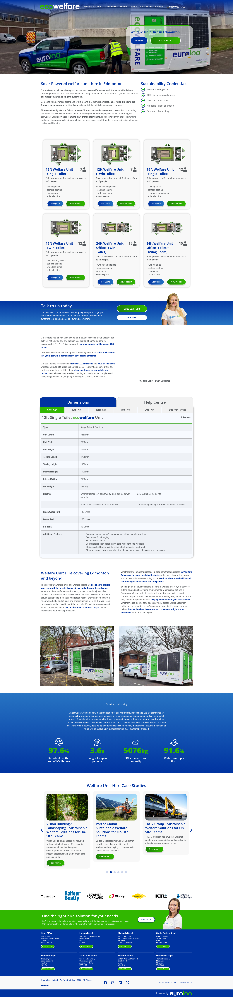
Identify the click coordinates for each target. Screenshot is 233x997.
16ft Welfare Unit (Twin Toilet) (59, 245)
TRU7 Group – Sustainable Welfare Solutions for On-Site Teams (116, 828)
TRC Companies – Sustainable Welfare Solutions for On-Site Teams (161, 830)
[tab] (52, 410)
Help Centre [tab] (155, 402)
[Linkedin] (120, 982)
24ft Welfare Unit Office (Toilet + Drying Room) (160, 247)
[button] (42, 652)
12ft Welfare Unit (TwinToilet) (110, 171)
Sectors (123, 6)
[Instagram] (112, 982)
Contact (159, 6)
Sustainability (111, 6)
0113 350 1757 (124, 969)
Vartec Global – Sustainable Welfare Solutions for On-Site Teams (62, 830)
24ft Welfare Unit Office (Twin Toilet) (110, 247)
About (134, 6)
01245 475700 (47, 946)
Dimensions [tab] (78, 402)
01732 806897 (163, 946)
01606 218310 (163, 969)
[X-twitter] (127, 982)
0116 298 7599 (124, 946)
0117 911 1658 (86, 969)
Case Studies (146, 6)
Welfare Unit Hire (92, 6)
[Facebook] (105, 982)
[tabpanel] (116, 482)
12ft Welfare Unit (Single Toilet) (59, 171)
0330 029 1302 (177, 6)
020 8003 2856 (86, 946)
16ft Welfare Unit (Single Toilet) (160, 171)
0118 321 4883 (48, 969)
